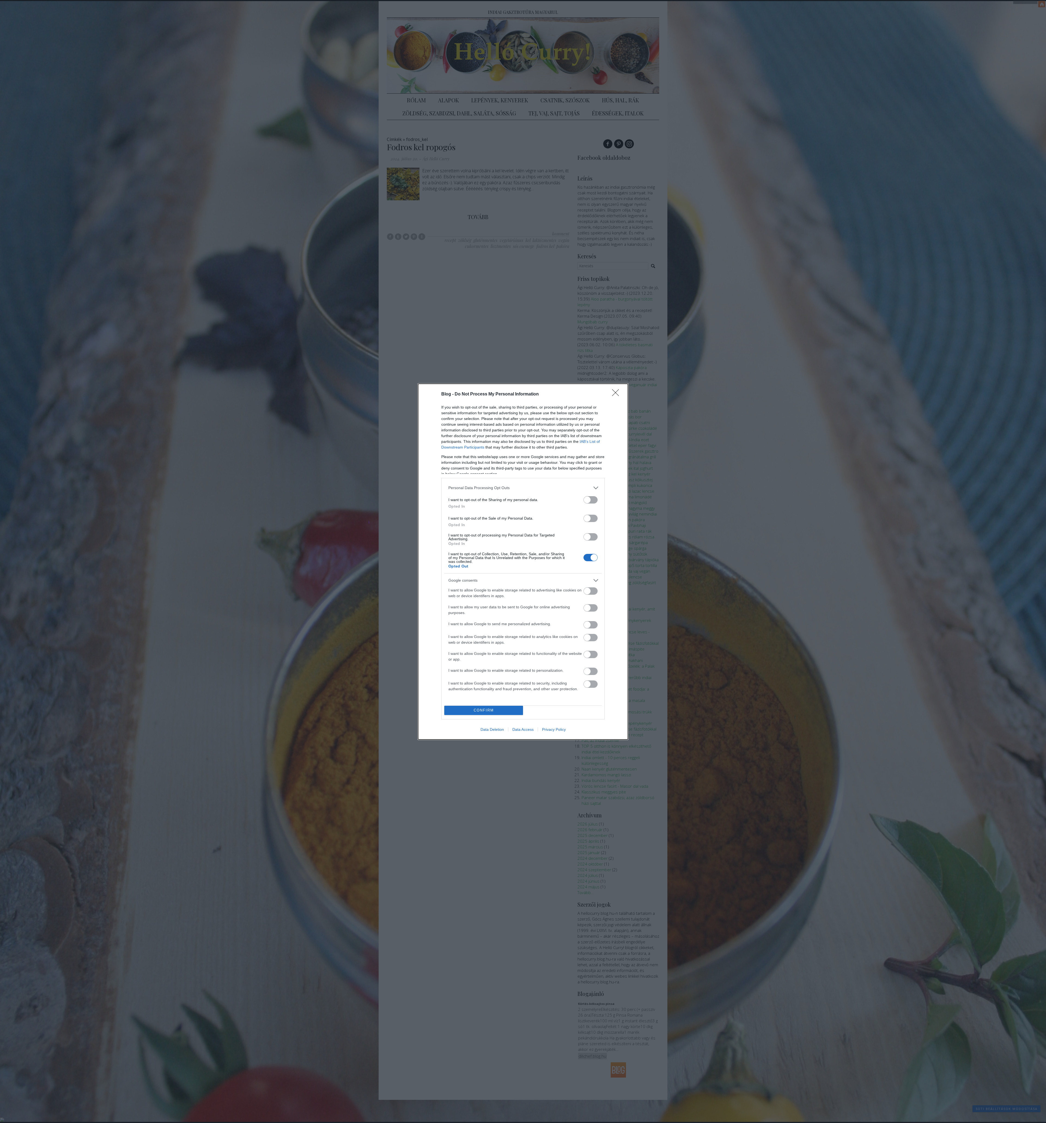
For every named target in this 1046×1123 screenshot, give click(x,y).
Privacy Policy (554, 729)
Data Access (523, 729)
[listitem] (523, 488)
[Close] (617, 394)
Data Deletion (492, 729)
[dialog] (523, 562)
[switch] (590, 500)
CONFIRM (484, 710)
